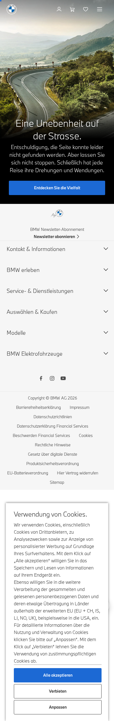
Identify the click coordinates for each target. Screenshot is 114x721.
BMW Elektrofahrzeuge (35, 353)
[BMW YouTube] (63, 379)
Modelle (16, 332)
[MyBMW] (59, 9)
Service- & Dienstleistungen (40, 290)
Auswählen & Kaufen (32, 311)
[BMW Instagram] (52, 379)
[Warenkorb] (72, 9)
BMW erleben (23, 269)
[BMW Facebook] (41, 379)
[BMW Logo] (12, 9)
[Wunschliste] (86, 9)
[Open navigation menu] (100, 9)
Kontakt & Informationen (36, 248)
